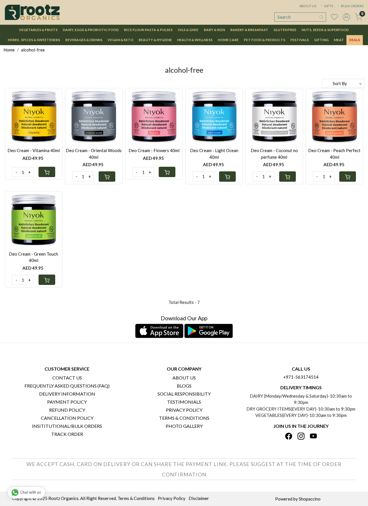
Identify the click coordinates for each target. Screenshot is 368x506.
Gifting (321, 40)
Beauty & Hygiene (155, 40)
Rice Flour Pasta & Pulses (148, 30)
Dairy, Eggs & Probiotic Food (91, 30)
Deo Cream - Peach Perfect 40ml (334, 154)
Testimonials (184, 402)
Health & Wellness (194, 40)
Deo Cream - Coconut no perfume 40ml (274, 154)
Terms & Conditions (184, 418)
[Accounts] (346, 17)
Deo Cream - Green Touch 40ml (33, 257)
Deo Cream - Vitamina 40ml (33, 150)
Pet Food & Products (264, 40)
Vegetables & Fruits (38, 30)
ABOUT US (307, 6)
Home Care (228, 40)
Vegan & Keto (120, 40)
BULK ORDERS (351, 6)
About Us (184, 377)
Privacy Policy (184, 410)
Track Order (67, 434)
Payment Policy (67, 402)
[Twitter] (301, 436)
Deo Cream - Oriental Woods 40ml (94, 154)
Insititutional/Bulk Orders (67, 426)
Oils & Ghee (188, 30)
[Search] (321, 17)
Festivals (299, 40)
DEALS (354, 40)
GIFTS (328, 6)
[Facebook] (288, 436)
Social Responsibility (184, 393)
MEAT (339, 40)
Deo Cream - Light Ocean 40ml (214, 154)
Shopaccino (310, 498)
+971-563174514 (301, 376)
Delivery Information (67, 393)
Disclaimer (199, 498)
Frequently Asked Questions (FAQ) (67, 385)
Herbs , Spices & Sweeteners (34, 40)
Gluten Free (284, 30)
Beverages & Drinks (83, 40)
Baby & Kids (214, 30)
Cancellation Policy (67, 418)
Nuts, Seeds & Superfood (325, 30)
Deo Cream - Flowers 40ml (154, 150)
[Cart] (47, 172)
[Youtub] (313, 436)
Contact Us (67, 377)
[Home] (32, 12)
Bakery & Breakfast (249, 30)
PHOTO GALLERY (184, 426)
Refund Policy (67, 410)
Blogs (184, 385)
